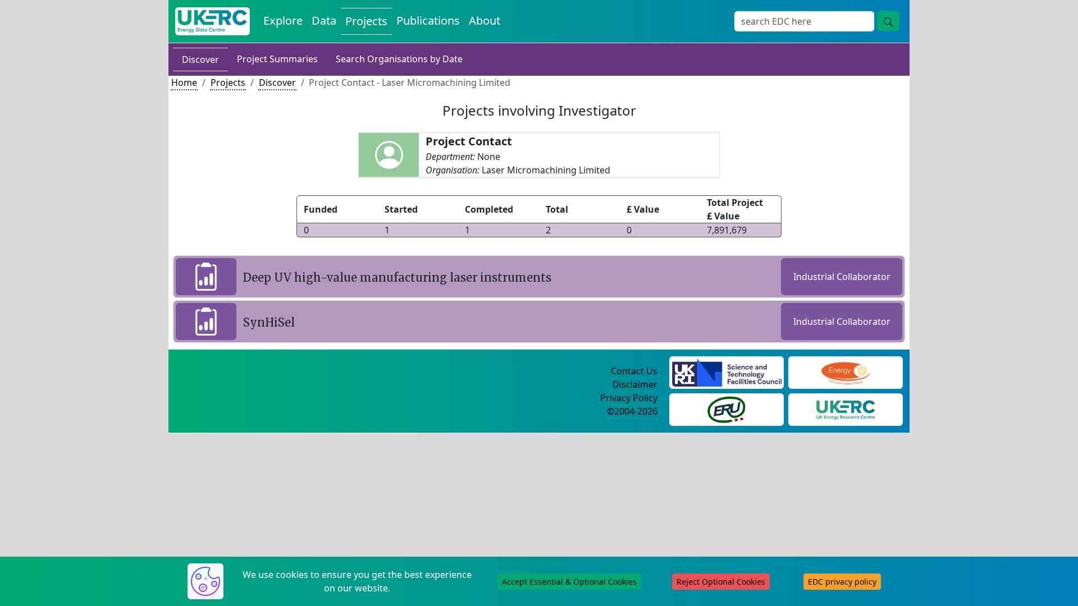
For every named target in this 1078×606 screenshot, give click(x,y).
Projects (366, 21)
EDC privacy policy (842, 581)
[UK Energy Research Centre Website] (845, 408)
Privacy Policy (628, 398)
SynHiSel (269, 322)
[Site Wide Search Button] (888, 21)
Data (324, 20)
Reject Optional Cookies (721, 581)
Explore (283, 20)
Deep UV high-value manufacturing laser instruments (397, 277)
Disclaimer (635, 384)
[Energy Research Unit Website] (726, 408)
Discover (200, 59)
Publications (428, 20)
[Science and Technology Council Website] (727, 371)
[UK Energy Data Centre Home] (212, 21)
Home (184, 82)
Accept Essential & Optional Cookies (569, 581)
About (484, 20)
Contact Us (634, 371)
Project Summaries (277, 59)
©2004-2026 (632, 411)
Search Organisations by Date (399, 59)
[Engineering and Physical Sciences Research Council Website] (845, 371)
